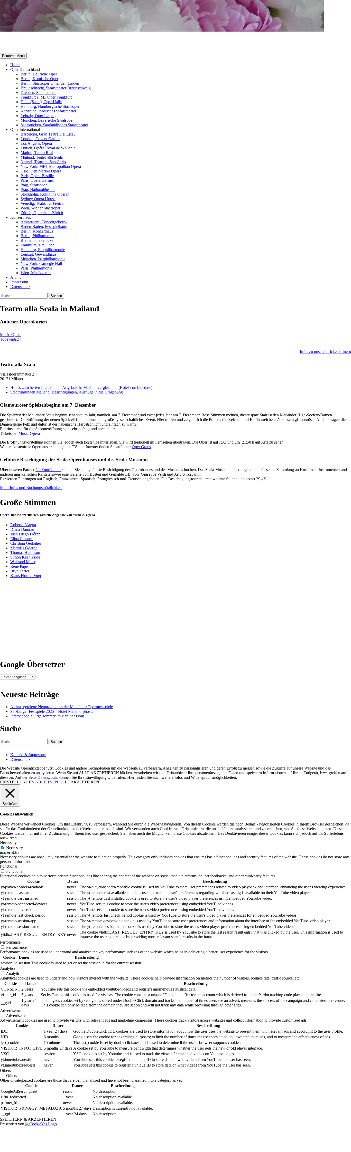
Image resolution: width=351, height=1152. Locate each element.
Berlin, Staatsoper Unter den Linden (50, 83)
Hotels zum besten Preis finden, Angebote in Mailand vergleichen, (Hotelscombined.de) (81, 387)
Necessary (14, 848)
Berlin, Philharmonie (37, 236)
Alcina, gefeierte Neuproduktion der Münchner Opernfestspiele (61, 707)
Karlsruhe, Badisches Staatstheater (48, 111)
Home (15, 65)
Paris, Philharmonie (36, 268)
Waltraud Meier (22, 562)
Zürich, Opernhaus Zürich (42, 212)
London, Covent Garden (40, 139)
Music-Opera (29, 433)
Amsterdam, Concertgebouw (44, 222)
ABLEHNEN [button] (46, 782)
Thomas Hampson (25, 552)
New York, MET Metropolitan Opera (51, 166)
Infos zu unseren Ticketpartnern (325, 351)
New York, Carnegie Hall (41, 263)
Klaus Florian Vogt (25, 575)
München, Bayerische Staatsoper (47, 120)
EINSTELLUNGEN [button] (17, 782)
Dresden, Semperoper (38, 92)
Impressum (19, 282)
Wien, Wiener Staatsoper (40, 208)
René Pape (19, 566)
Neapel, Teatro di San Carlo (43, 162)
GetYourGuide (48, 469)
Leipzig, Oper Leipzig (39, 115)
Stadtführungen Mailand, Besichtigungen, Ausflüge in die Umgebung (66, 392)
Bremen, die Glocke (37, 240)
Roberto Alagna (23, 525)
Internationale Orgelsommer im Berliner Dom (47, 716)
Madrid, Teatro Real (37, 152)
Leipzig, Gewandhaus (38, 254)
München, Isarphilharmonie (43, 259)
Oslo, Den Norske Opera (41, 171)
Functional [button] (8, 866)
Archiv (16, 277)
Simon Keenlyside (25, 557)
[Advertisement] (197, 618)
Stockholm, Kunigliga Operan (45, 194)
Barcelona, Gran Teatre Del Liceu (48, 134)
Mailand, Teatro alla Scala (42, 157)
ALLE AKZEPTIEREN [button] (79, 782)
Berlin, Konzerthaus (37, 231)
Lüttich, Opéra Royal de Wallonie (48, 148)
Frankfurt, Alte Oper (37, 245)
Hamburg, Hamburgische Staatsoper (50, 106)
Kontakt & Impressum (28, 755)
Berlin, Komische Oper (39, 78)
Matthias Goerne (23, 548)
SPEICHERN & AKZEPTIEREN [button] (28, 1119)
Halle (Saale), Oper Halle (41, 102)
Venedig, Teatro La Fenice (42, 203)
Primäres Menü (13, 56)
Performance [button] (10, 942)
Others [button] (5, 1070)
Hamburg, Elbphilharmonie (43, 249)
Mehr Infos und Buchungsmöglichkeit (31, 487)
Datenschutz (20, 286)
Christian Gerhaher (25, 543)
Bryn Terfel (19, 571)
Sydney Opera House (38, 199)
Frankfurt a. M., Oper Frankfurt (46, 97)
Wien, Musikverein (36, 273)
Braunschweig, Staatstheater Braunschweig (56, 88)
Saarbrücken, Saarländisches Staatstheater (54, 125)
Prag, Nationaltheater (38, 189)
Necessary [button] (8, 842)
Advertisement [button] (12, 1010)
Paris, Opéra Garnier (37, 180)
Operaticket (21, 42)
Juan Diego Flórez (25, 534)
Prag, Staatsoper (34, 185)
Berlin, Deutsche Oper (39, 74)
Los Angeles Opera (36, 143)
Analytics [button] (7, 968)
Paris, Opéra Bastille (37, 176)
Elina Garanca (21, 538)
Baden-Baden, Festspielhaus (44, 226)
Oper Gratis (141, 447)
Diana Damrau (22, 529)
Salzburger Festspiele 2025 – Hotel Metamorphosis (51, 711)
